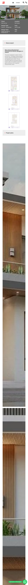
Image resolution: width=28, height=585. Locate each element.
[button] (13, 2)
